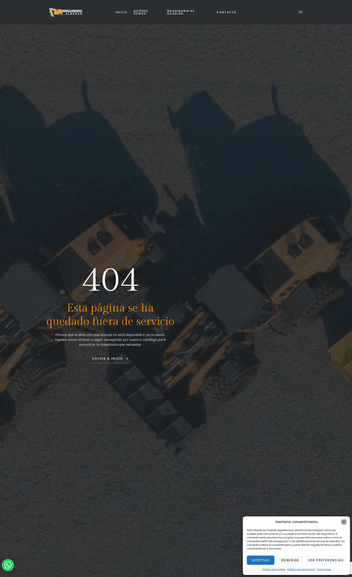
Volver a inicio (107, 359)
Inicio (121, 12)
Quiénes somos (140, 12)
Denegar (290, 560)
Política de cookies (273, 569)
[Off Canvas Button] (300, 12)
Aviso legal (324, 569)
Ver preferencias (326, 560)
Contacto (226, 12)
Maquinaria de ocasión (181, 12)
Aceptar (260, 560)
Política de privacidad (301, 569)
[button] (344, 522)
